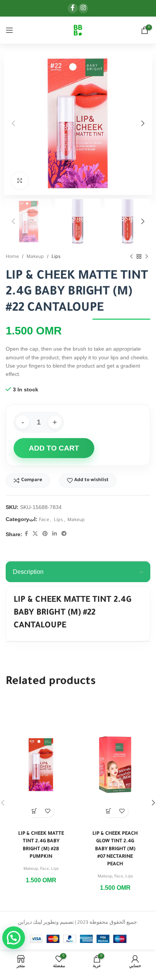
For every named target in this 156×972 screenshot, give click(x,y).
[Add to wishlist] (47, 810)
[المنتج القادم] (146, 256)
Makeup (35, 257)
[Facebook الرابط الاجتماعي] (73, 8)
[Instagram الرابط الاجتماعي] (83, 8)
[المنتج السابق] (131, 256)
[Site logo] (77, 30)
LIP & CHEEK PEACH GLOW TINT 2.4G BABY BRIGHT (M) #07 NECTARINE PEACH (115, 849)
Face (44, 520)
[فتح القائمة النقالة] (9, 30)
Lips (56, 257)
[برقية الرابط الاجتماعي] (64, 534)
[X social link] (35, 534)
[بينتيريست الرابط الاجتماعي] (45, 534)
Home (12, 257)
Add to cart (54, 448)
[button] (34, 810)
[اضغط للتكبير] (19, 180)
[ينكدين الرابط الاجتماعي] (54, 534)
